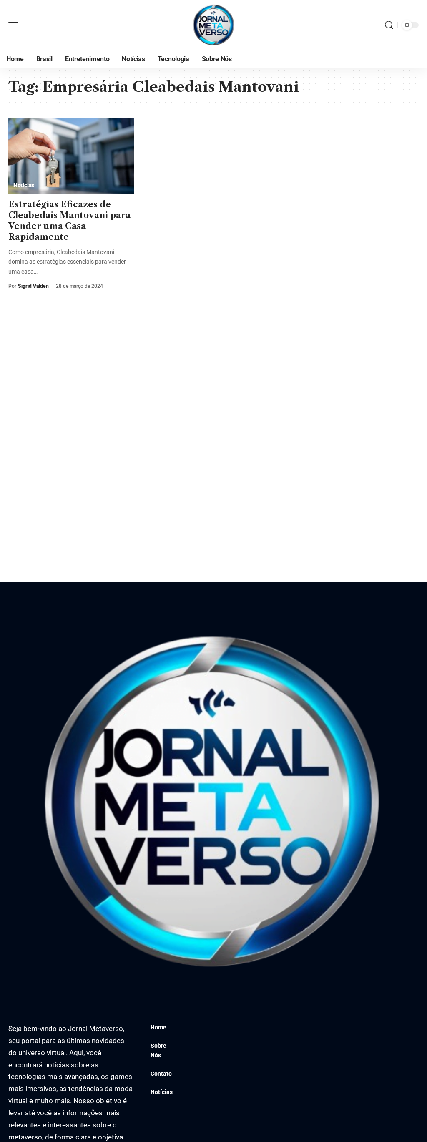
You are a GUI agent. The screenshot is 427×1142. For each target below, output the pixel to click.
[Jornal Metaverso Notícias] (213, 25)
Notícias (23, 185)
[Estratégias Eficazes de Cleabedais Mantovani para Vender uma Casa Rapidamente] (71, 156)
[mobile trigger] (15, 25)
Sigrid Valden (33, 286)
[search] (389, 25)
